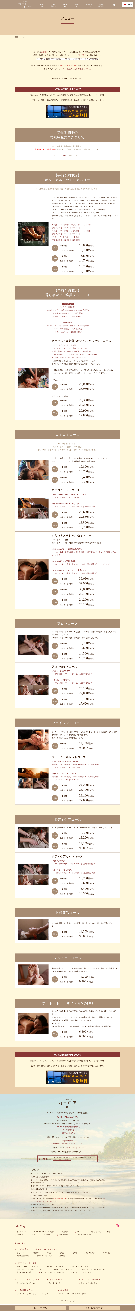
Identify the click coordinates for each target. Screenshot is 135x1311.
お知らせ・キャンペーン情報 (100, 1232)
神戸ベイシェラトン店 (44, 1256)
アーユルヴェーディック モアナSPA (94, 1269)
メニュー (65, 5)
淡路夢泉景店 (90, 1253)
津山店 (62, 1256)
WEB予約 (47, 1234)
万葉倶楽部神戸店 (23, 1256)
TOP (16, 37)
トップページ (21, 1232)
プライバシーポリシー (83, 1234)
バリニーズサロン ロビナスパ (81, 1266)
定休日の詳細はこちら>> (74, 1148)
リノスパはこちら (68, 1130)
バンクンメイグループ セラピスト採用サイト (74, 1294)
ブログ (33, 1234)
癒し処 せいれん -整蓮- (24, 1272)
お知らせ (77, 5)
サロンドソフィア (54, 1283)
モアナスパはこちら (68, 1133)
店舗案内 (53, 5)
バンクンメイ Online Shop (88, 1283)
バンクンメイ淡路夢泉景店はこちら (68, 1127)
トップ (41, 5)
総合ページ (20, 1253)
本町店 (49, 1253)
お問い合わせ (63, 1234)
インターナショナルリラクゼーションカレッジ (32, 1294)
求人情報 (101, 5)
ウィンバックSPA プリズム (26, 1283)
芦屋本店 (36, 1253)
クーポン (89, 5)
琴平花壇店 (106, 1253)
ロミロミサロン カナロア (54, 1266)
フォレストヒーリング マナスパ (62, 1269)
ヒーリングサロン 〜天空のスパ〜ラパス (30, 1269)
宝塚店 (75, 1253)
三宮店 (62, 1253)
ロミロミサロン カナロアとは (44, 1232)
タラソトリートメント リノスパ (27, 1266)
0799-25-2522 (69, 1117)
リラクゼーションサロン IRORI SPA (52, 1272)
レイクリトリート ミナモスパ (82, 1272)
